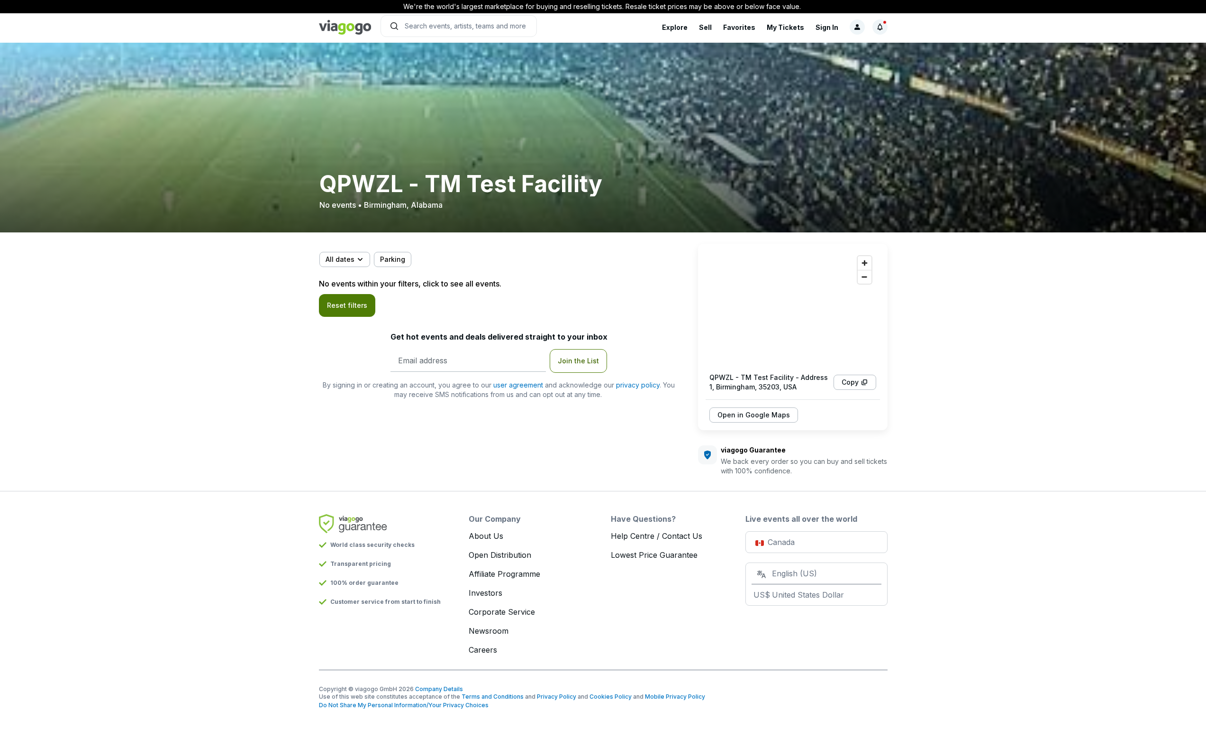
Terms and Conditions (493, 696)
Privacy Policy (556, 696)
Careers (483, 650)
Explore (675, 27)
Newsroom (488, 631)
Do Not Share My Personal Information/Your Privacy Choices (404, 705)
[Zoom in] (864, 263)
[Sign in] (857, 27)
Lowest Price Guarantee (654, 555)
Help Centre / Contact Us (656, 536)
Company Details (439, 689)
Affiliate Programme (504, 574)
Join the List (578, 361)
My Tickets (785, 27)
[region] (792, 308)
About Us (486, 536)
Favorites (739, 27)
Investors (485, 593)
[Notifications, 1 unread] (880, 27)
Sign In (827, 27)
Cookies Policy (610, 696)
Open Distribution (500, 555)
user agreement (518, 385)
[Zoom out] (864, 277)
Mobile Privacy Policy (675, 696)
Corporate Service (502, 612)
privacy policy (638, 385)
